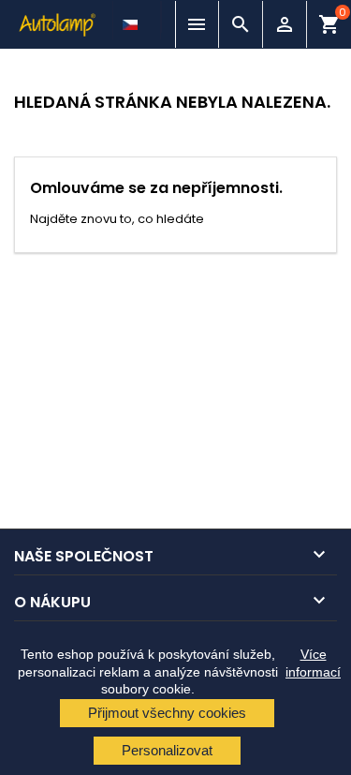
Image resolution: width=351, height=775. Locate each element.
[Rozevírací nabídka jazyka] (132, 19)
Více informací (313, 662)
